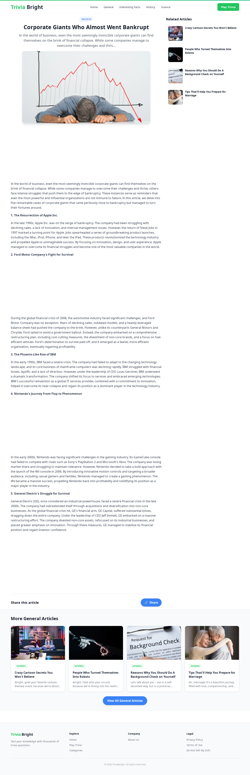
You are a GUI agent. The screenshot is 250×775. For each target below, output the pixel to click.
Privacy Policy (194, 739)
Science (165, 7)
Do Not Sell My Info (198, 750)
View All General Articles (125, 701)
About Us (133, 739)
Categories (76, 750)
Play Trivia (228, 7)
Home (94, 7)
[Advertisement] (86, 152)
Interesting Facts (129, 7)
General (108, 7)
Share (151, 602)
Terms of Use (194, 745)
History (150, 7)
